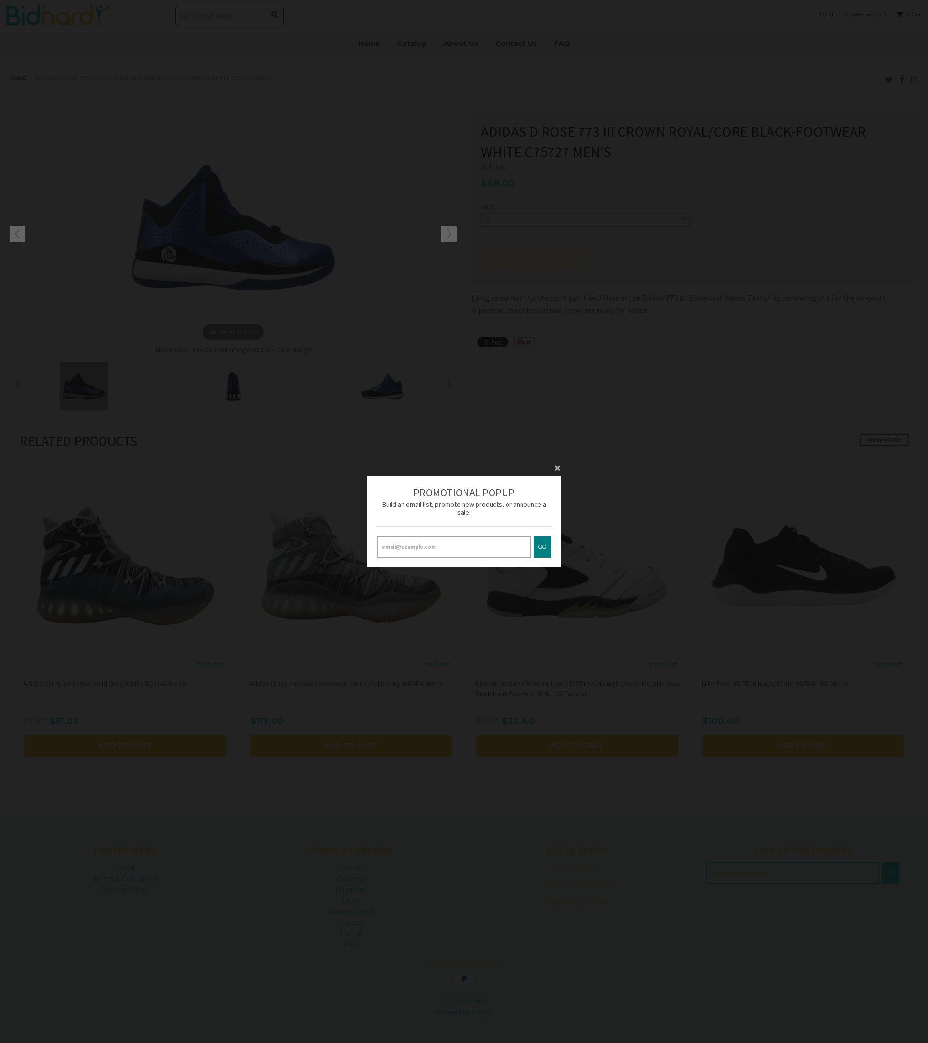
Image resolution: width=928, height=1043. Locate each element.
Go (542, 546)
